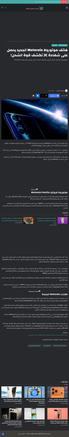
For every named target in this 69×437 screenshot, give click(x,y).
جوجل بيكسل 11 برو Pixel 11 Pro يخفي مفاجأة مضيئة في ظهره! (59, 422)
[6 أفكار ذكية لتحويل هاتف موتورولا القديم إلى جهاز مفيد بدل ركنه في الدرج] (63, 220)
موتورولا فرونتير (34, 345)
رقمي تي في (21, 434)
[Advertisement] (34, 26)
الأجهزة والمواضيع (56, 41)
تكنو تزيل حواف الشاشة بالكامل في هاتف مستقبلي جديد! (35, 422)
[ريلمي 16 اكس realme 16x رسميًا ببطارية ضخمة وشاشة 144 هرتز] (11, 392)
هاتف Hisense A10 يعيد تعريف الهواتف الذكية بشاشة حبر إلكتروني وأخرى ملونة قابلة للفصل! (12, 423)
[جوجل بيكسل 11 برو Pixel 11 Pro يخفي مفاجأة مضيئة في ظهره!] (57, 413)
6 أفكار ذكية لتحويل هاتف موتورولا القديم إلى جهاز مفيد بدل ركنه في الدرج (46, 220)
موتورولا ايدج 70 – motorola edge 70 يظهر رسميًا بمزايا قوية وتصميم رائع (12, 219)
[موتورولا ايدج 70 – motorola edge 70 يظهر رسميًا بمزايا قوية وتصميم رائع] (28, 220)
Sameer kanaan (60, 91)
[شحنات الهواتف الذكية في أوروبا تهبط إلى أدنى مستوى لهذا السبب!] (57, 392)
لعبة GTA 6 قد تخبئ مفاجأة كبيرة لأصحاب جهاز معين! (47, 2)
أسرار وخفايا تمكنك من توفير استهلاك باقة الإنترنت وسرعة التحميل (48, 335)
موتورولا (54, 45)
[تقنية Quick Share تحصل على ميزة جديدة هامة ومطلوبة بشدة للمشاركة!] (34, 392)
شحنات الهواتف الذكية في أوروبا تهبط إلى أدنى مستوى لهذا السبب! (58, 400)
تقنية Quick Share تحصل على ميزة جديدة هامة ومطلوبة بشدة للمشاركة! (35, 401)
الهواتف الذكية (47, 41)
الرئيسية (64, 41)
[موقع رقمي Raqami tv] (34, 7)
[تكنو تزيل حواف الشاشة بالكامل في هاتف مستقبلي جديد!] (34, 413)
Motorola (59, 150)
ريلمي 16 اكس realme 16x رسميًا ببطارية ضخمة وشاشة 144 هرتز (12, 400)
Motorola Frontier (59, 345)
